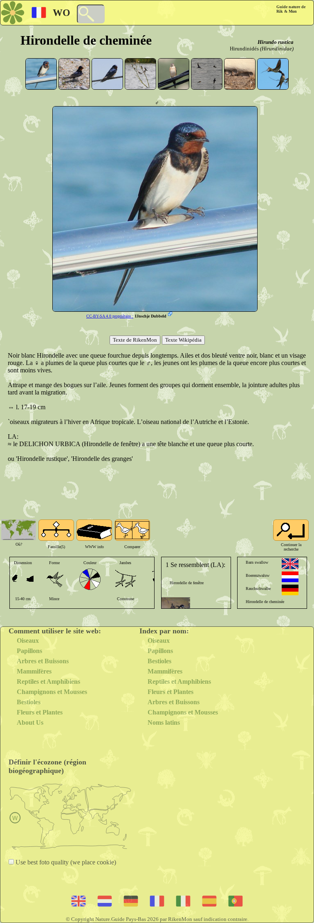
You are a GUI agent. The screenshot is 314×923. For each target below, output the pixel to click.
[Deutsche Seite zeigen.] (290, 590)
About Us (30, 722)
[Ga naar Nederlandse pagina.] (290, 576)
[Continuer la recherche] (291, 530)
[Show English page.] (290, 563)
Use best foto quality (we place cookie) (65, 862)
